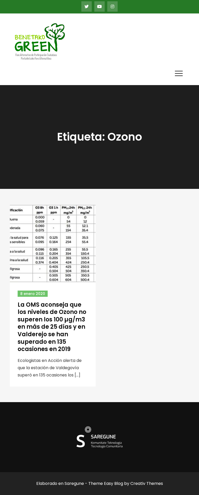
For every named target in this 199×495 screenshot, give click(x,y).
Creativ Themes (146, 483)
